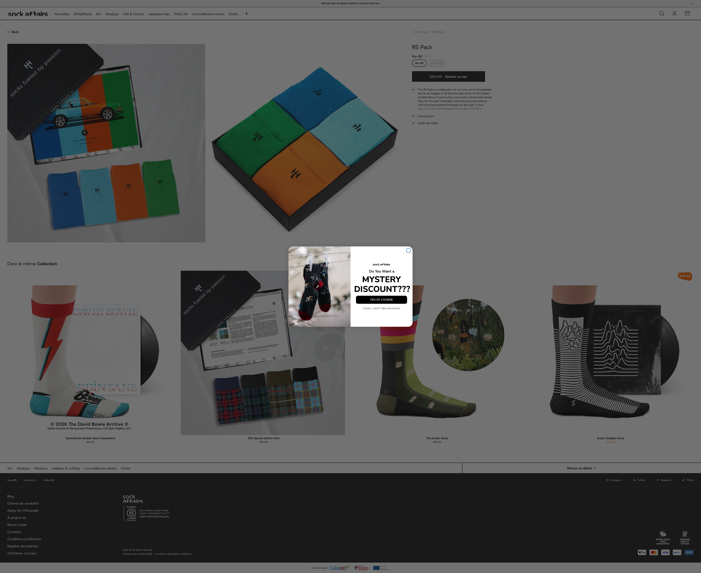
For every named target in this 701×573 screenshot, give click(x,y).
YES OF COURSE (381, 300)
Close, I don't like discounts (381, 308)
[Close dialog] (408, 250)
